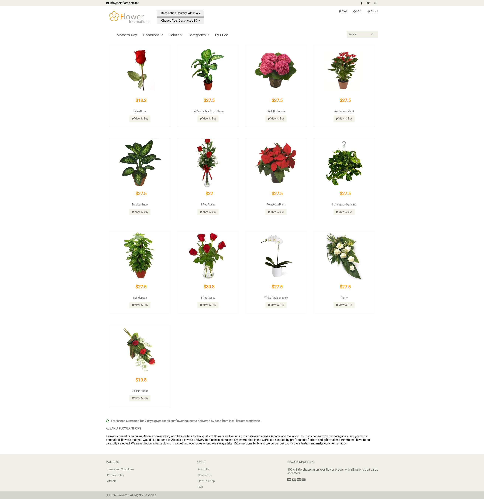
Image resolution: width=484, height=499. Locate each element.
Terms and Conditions (120, 469)
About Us (203, 469)
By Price (221, 35)
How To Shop (206, 481)
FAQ (358, 11)
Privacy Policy (115, 475)
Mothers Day (126, 35)
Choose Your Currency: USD (179, 20)
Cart (344, 11)
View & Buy (141, 118)
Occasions (152, 35)
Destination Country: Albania (180, 13)
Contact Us (205, 475)
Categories (197, 35)
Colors (174, 35)
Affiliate (111, 481)
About (374, 11)
